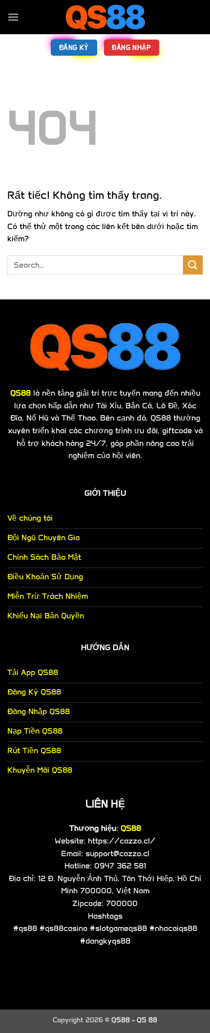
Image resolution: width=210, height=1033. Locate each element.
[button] (13, 17)
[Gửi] (193, 264)
